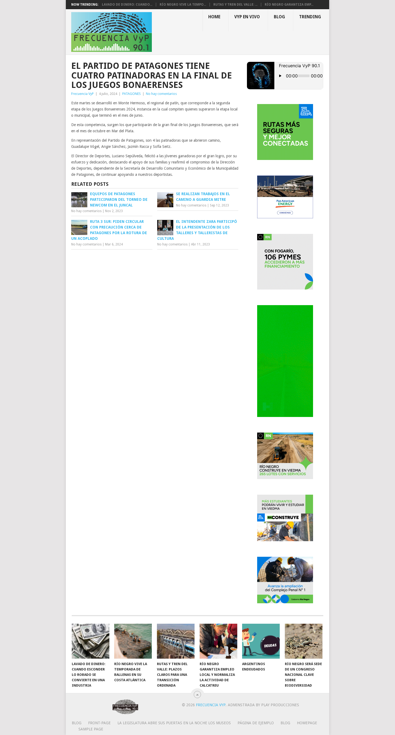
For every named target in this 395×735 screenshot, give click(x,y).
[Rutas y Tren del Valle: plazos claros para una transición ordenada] (176, 641)
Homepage (307, 723)
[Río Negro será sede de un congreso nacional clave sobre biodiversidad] (303, 641)
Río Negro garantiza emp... (289, 4)
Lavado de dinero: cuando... (127, 4)
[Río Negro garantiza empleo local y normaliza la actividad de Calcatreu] (218, 641)
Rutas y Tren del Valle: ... (235, 4)
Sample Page (90, 729)
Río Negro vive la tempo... (183, 4)
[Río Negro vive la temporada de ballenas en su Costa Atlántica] (133, 641)
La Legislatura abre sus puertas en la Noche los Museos (174, 723)
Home (214, 16)
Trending (310, 16)
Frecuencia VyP (82, 94)
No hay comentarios (161, 94)
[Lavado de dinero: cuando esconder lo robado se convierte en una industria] (90, 641)
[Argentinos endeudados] (261, 641)
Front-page (99, 723)
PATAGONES (131, 94)
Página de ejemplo (256, 723)
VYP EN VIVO (247, 16)
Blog (279, 16)
